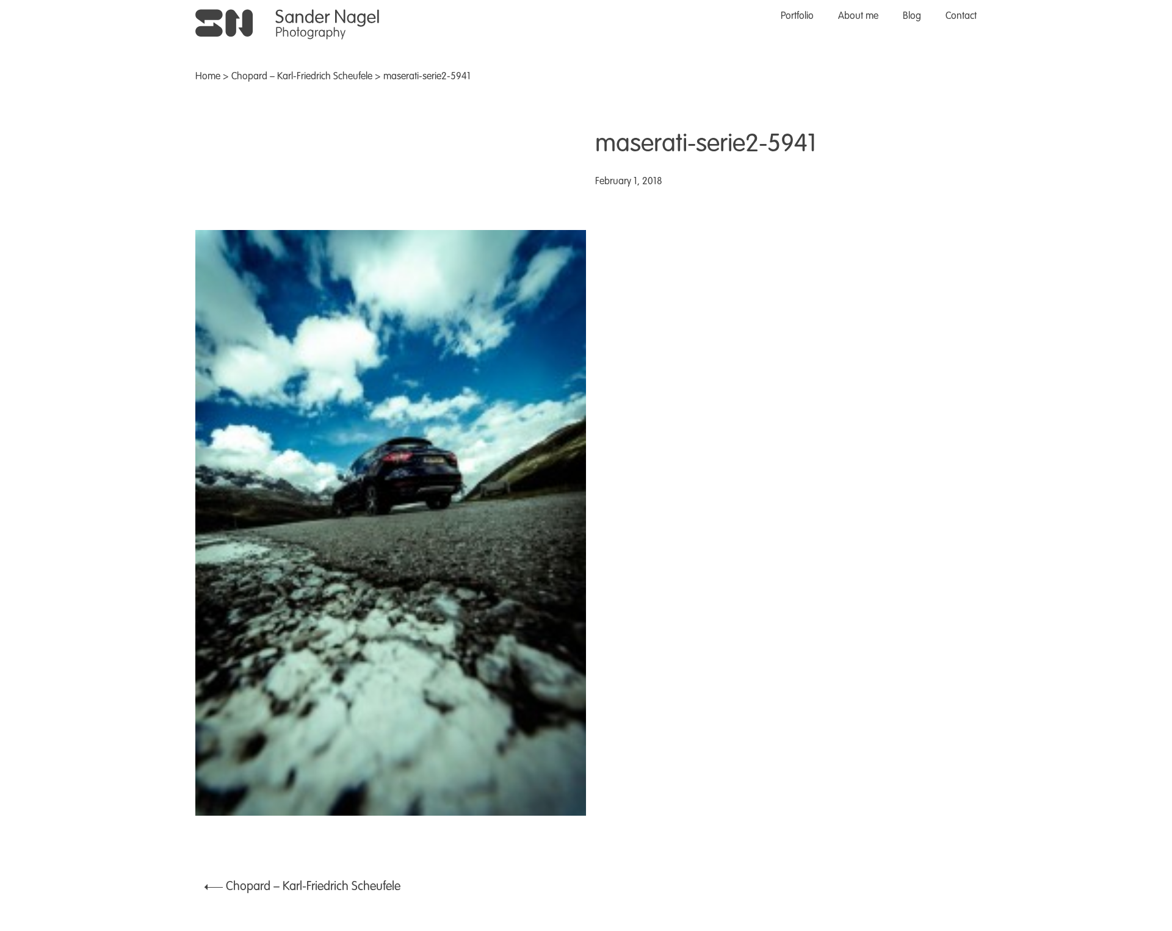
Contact (961, 16)
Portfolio (797, 16)
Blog (912, 16)
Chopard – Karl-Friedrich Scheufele (301, 77)
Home (207, 77)
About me (858, 16)
